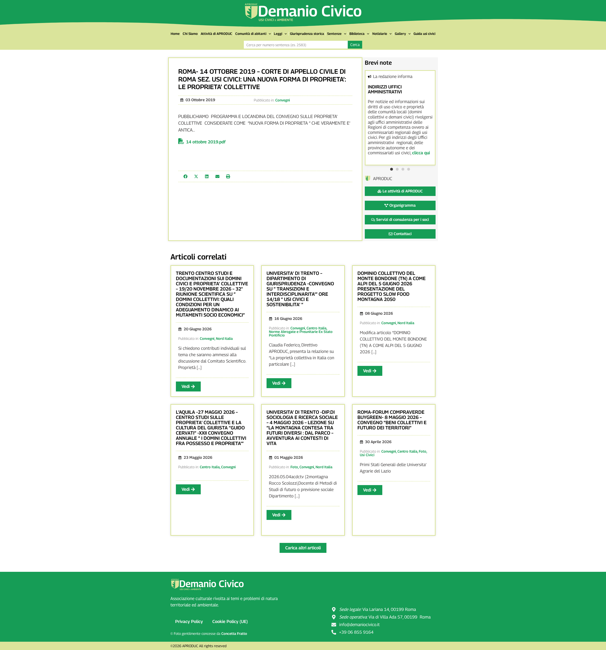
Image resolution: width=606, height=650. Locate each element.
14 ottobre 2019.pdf (206, 141)
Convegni (282, 100)
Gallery (400, 34)
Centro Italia (316, 328)
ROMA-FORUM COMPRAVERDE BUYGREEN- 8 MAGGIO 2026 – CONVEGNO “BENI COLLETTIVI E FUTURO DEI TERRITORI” (392, 420)
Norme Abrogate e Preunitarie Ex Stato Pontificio (301, 333)
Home (175, 34)
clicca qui (421, 152)
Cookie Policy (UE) (230, 621)
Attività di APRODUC (216, 34)
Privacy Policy (189, 621)
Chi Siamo (190, 34)
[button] (185, 176)
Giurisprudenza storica (307, 34)
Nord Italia (224, 338)
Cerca (355, 44)
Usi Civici (367, 455)
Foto (294, 467)
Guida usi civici (424, 34)
